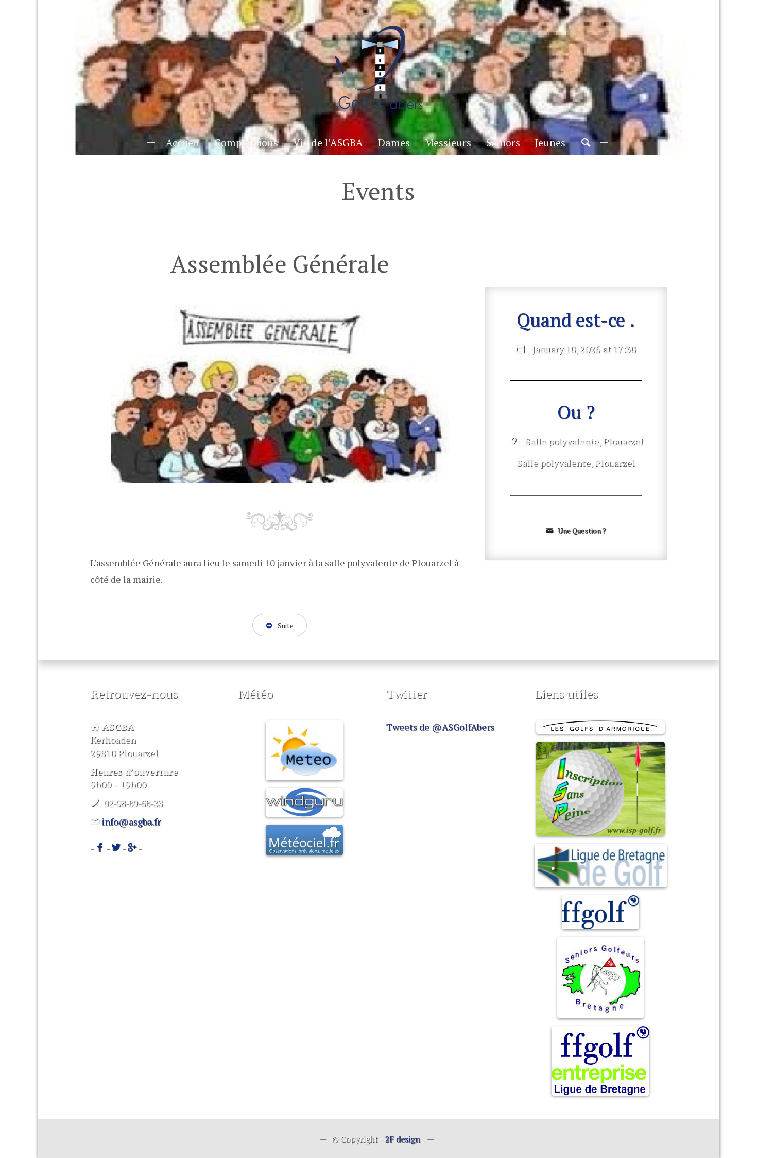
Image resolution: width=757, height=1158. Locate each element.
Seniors (503, 142)
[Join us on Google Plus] (131, 848)
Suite (285, 625)
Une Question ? (581, 530)
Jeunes (550, 142)
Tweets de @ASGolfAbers (440, 726)
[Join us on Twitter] (116, 848)
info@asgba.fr (131, 821)
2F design (402, 1139)
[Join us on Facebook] (100, 848)
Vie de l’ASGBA (328, 142)
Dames (394, 142)
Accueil (182, 142)
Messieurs (448, 142)
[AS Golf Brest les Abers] (378, 68)
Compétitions (246, 142)
